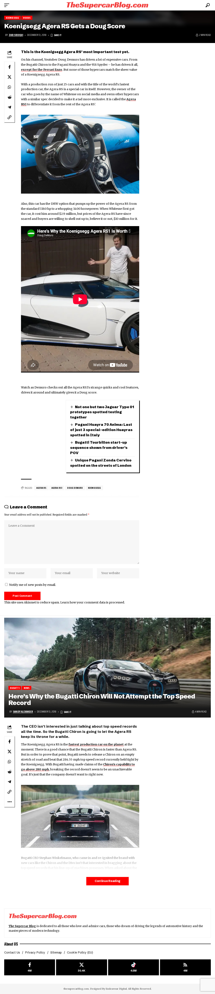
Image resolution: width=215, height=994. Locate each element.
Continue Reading (107, 881)
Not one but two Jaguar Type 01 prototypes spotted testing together (102, 412)
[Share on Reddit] (9, 97)
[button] (7, 5)
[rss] (185, 967)
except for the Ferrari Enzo (41, 70)
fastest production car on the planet (96, 744)
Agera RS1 (56, 488)
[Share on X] (9, 77)
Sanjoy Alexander (23, 712)
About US (11, 944)
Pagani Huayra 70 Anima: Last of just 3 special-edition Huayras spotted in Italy (101, 429)
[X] (81, 967)
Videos (26, 18)
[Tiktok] (133, 967)
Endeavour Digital (116, 988)
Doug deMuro (75, 488)
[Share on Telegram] (9, 107)
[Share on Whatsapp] (9, 87)
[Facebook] (29, 967)
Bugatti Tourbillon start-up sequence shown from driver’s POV (98, 447)
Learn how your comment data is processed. (92, 602)
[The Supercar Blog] (107, 5)
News (27, 688)
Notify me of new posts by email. (32, 585)
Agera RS (41, 488)
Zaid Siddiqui (16, 35)
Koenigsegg (12, 18)
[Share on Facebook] (9, 67)
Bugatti (14, 688)
